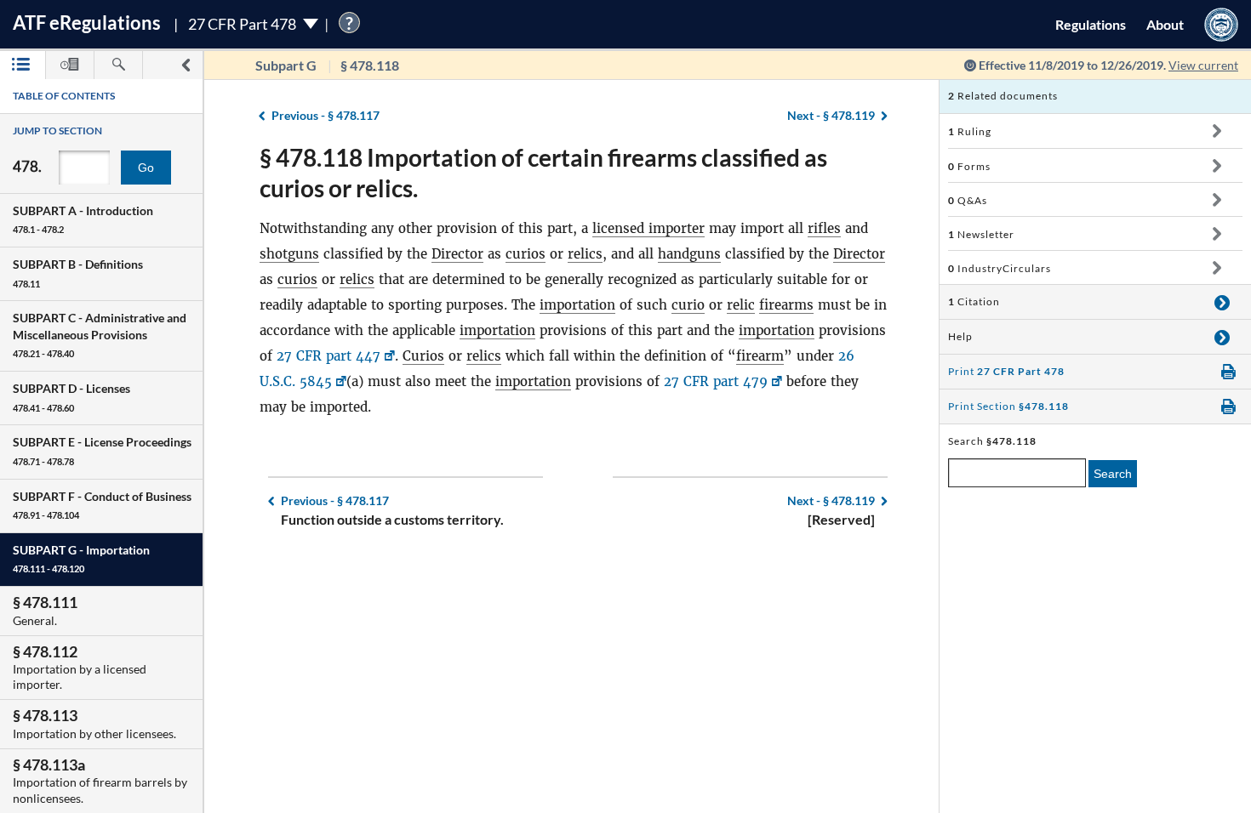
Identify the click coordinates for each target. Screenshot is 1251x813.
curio (688, 305)
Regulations (1090, 24)
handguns (689, 254)
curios (526, 254)
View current (1203, 65)
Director (457, 254)
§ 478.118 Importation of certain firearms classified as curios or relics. (543, 172)
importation (577, 305)
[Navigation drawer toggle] (186, 65)
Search (1113, 473)
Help (960, 336)
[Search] (118, 65)
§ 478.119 (831, 115)
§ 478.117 (325, 115)
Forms (969, 166)
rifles (824, 228)
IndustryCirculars (999, 268)
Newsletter (981, 234)
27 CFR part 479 (716, 381)
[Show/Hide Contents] (1216, 131)
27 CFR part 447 (328, 356)
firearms (786, 305)
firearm (760, 356)
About (1165, 24)
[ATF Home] (1221, 24)
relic (741, 305)
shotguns (289, 254)
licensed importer (648, 228)
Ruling (969, 131)
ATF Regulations (87, 22)
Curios (423, 356)
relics (585, 254)
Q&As (967, 200)
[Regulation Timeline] (70, 65)
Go (146, 167)
